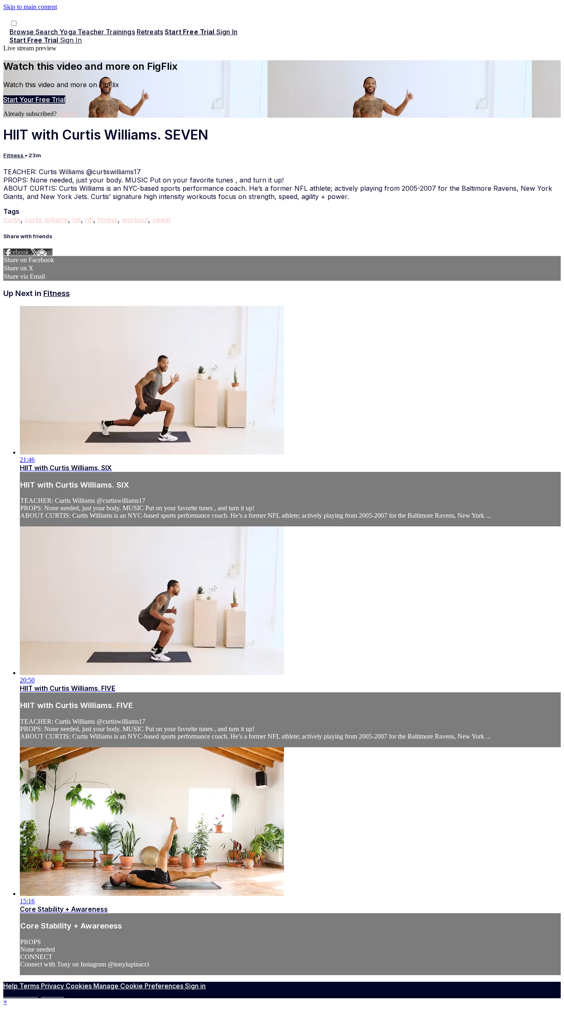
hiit (76, 220)
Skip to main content (30, 6)
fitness (107, 220)
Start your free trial (34, 99)
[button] (14, 23)
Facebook (17, 252)
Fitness (14, 155)
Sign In (71, 40)
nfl (89, 220)
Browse (22, 32)
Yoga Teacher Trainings (97, 32)
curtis (12, 220)
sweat (161, 220)
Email (44, 252)
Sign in (226, 32)
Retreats (150, 32)
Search (47, 32)
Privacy (53, 986)
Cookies (79, 986)
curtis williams (46, 220)
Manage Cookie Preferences (139, 986)
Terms (30, 986)
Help (11, 986)
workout (135, 220)
